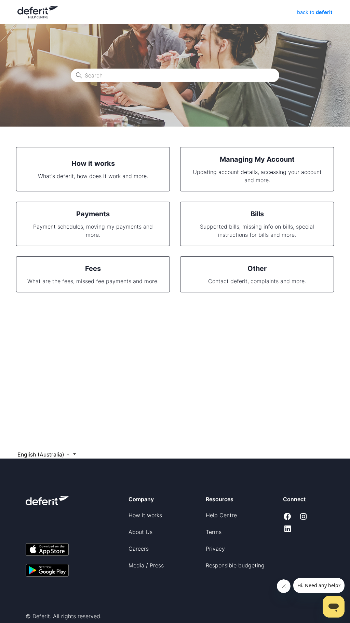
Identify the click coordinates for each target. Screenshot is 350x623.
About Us (140, 531)
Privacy (215, 548)
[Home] (37, 11)
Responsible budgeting (235, 565)
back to (314, 12)
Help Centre (221, 515)
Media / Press (146, 565)
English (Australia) (41, 454)
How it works (145, 515)
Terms (213, 531)
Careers (139, 548)
